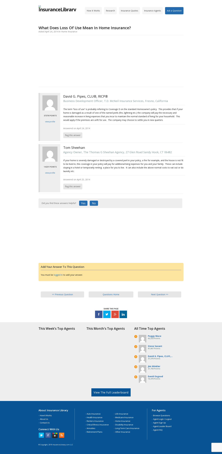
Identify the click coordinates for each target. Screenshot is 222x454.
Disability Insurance (124, 424)
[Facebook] (99, 315)
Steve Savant (155, 346)
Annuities (91, 428)
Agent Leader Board (162, 426)
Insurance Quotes (129, 10)
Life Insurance (121, 413)
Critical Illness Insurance (98, 424)
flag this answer (72, 135)
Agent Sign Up (159, 422)
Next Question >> (159, 294)
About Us (44, 419)
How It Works (93, 10)
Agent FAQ (157, 430)
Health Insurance (94, 417)
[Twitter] (107, 315)
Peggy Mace (154, 336)
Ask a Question (174, 10)
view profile (50, 121)
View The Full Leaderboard (111, 392)
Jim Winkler (154, 366)
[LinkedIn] (123, 315)
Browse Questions (161, 415)
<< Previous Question (62, 294)
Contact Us (45, 422)
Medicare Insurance (124, 417)
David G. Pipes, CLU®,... (160, 356)
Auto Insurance (94, 413)
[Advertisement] (111, 60)
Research (110, 10)
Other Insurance (122, 432)
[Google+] (115, 315)
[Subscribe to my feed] (61, 436)
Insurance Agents (152, 10)
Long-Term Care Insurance (127, 428)
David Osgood (155, 376)
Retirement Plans (94, 432)
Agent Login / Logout (162, 419)
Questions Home (111, 294)
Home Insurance (122, 421)
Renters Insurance (95, 421)
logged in (58, 274)
